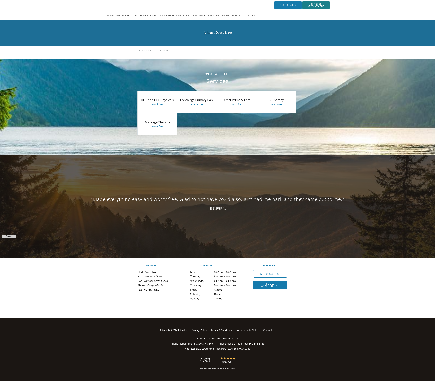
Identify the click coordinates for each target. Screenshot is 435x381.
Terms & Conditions (222, 330)
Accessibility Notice (248, 330)
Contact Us (269, 330)
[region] (217, 203)
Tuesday (213, 276)
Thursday (213, 285)
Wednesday (213, 280)
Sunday (206, 298)
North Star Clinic (146, 50)
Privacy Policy (199, 330)
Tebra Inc (182, 330)
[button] (316, 5)
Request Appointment (270, 284)
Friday (206, 289)
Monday (213, 272)
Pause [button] (9, 236)
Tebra (232, 368)
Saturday (206, 294)
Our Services (165, 50)
